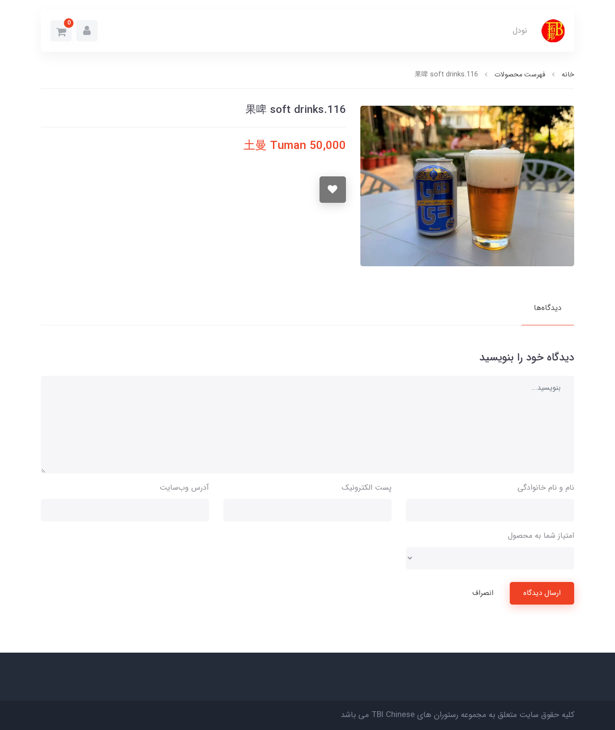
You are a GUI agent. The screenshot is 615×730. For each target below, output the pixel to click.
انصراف (482, 593)
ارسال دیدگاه (542, 593)
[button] (87, 30)
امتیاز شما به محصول (541, 536)
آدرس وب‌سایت (184, 488)
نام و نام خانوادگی (545, 488)
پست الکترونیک (367, 488)
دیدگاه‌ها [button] (548, 308)
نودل (520, 31)
